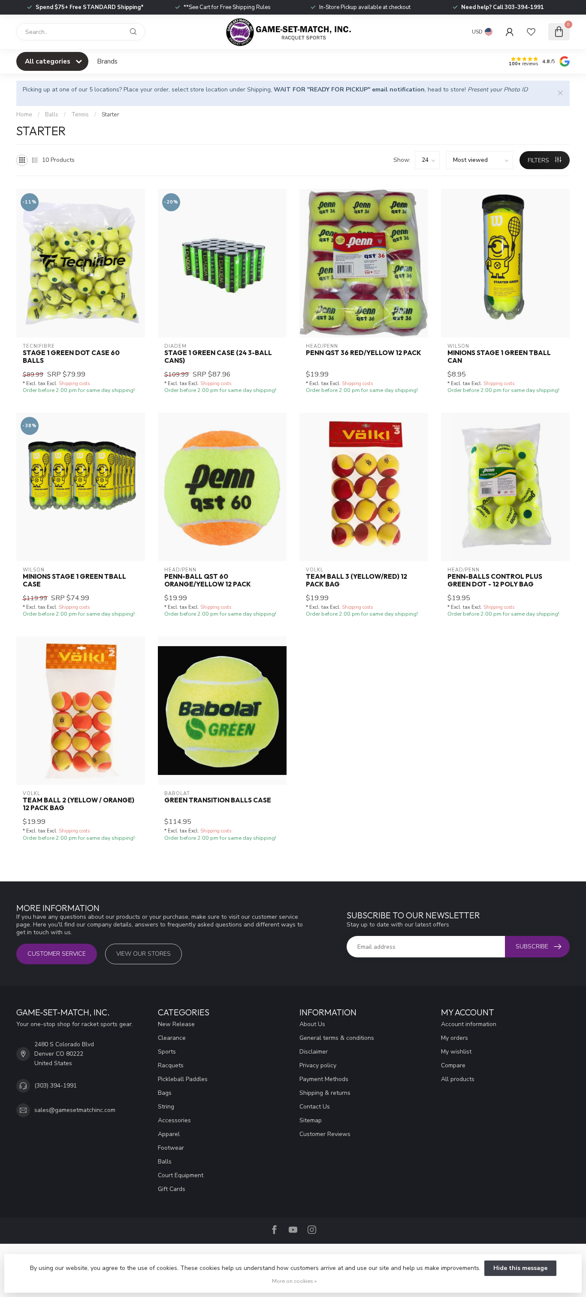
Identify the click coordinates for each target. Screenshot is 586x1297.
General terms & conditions (336, 1038)
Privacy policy (317, 1065)
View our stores (143, 954)
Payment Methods (323, 1079)
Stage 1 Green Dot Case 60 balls (71, 356)
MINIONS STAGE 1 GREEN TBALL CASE (74, 580)
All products (457, 1079)
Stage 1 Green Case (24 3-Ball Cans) (218, 356)
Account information (468, 1024)
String (166, 1107)
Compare (453, 1065)
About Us (312, 1024)
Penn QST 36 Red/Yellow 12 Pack (363, 353)
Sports (167, 1052)
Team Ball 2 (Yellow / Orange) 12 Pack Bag (78, 804)
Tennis (80, 114)
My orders (454, 1038)
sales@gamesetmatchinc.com (74, 1110)
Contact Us (314, 1107)
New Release (176, 1024)
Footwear (171, 1148)
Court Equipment (180, 1175)
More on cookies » (294, 1281)
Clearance (172, 1038)
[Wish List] (531, 31)
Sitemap (310, 1120)
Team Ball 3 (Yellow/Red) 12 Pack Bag (356, 580)
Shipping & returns (324, 1093)
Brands (107, 61)
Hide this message (520, 1268)
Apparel (169, 1134)
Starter (110, 114)
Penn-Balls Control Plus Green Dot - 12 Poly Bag (494, 580)
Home (24, 114)
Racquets (171, 1065)
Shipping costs (74, 383)
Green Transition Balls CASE (217, 800)
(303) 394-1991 (55, 1085)
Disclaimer (313, 1052)
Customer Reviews (324, 1134)
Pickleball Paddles (183, 1079)
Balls (51, 114)
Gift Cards (171, 1189)
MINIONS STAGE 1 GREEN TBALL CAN (499, 356)
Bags (165, 1093)
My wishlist (456, 1052)
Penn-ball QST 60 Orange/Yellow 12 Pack (207, 580)
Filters (539, 160)
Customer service (56, 954)
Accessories (174, 1120)
